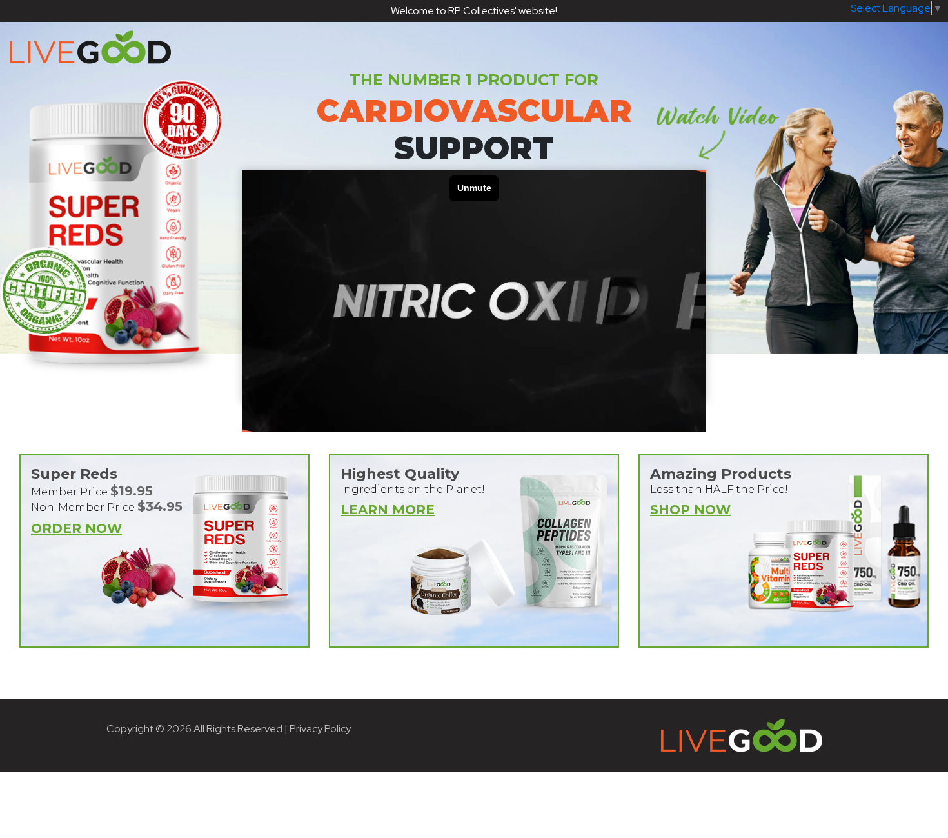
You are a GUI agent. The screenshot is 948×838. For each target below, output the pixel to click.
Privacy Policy (320, 728)
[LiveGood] (476, 47)
